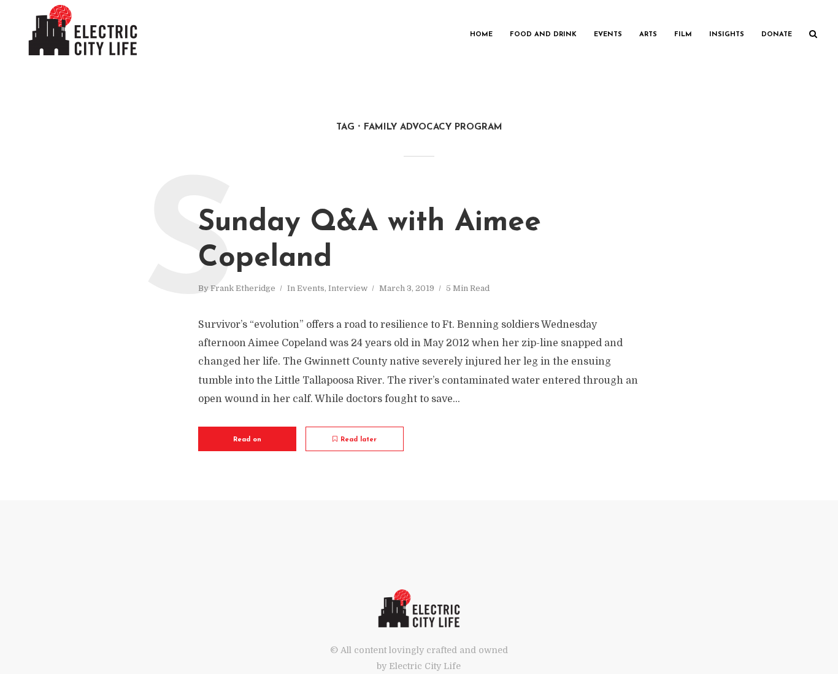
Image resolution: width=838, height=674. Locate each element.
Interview (347, 288)
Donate (776, 34)
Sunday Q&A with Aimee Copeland (369, 240)
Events (608, 34)
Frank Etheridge (242, 288)
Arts (648, 34)
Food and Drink (543, 34)
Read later (358, 439)
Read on (247, 439)
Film (683, 34)
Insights (726, 34)
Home (481, 34)
